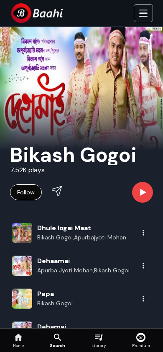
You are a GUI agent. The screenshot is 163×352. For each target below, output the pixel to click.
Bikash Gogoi (55, 303)
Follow (26, 192)
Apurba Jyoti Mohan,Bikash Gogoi (83, 270)
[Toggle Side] (143, 13)
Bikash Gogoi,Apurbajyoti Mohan (81, 237)
